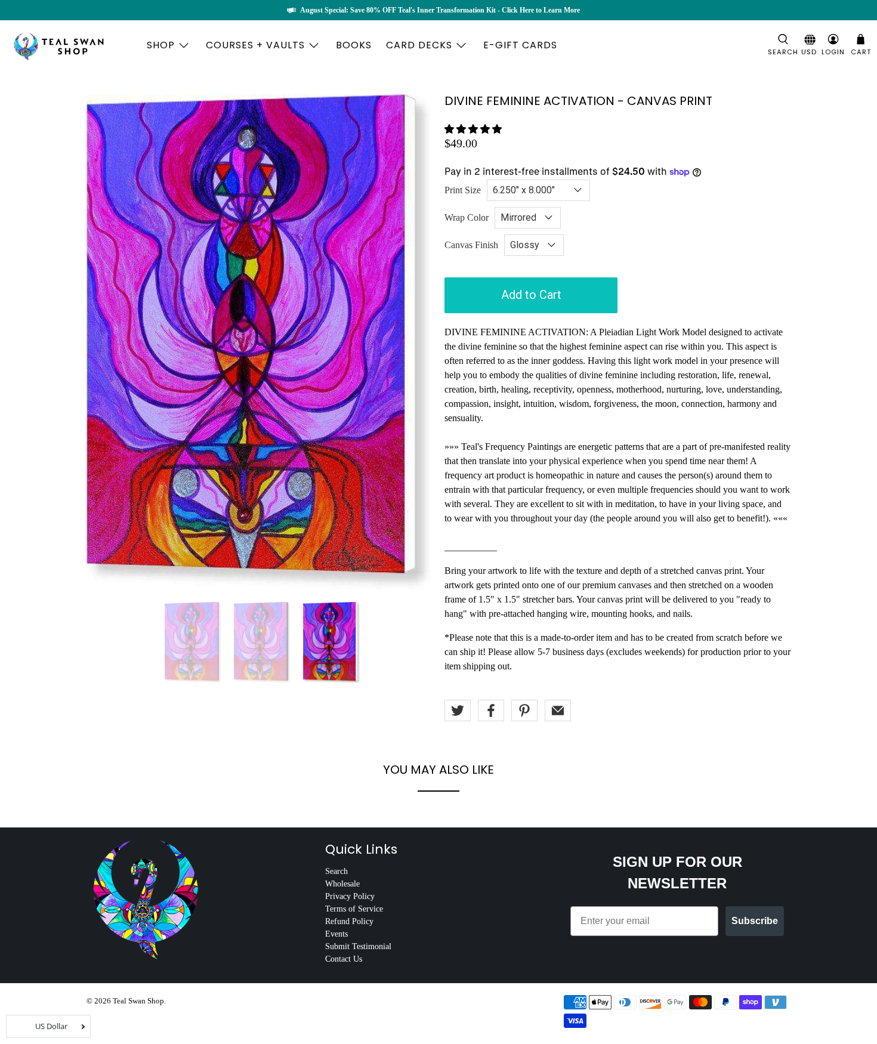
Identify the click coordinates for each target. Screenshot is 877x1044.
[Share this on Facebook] (491, 710)
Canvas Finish (471, 245)
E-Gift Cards (520, 45)
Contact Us (343, 959)
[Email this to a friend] (558, 710)
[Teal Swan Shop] (72, 45)
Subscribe (754, 921)
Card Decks (419, 45)
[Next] (413, 311)
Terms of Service (354, 908)
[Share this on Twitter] (457, 710)
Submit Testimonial (358, 946)
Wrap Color (466, 217)
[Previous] (105, 311)
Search (336, 871)
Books (354, 45)
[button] (473, 129)
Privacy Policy (350, 896)
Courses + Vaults (255, 45)
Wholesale (342, 883)
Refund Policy (349, 921)
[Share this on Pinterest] (524, 710)
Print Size (462, 190)
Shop (161, 45)
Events (336, 933)
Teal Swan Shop (138, 1000)
